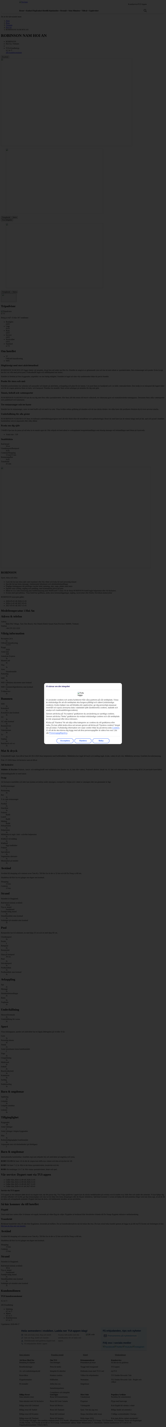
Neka (101, 741)
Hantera (83, 741)
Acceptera (65, 741)
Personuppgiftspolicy (58, 733)
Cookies (115, 728)
